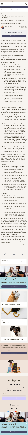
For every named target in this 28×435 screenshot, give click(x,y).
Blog (2, 9)
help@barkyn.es (14, 405)
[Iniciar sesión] (26, 4)
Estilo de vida (20, 9)
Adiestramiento (7, 9)
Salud (6, 13)
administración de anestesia (17, 166)
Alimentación (13, 9)
